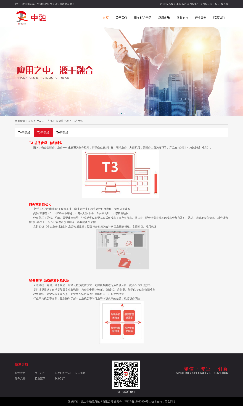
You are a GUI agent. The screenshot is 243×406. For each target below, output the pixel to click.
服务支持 (182, 17)
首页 (106, 17)
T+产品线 (24, 132)
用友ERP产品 (142, 17)
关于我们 (121, 17)
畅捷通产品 (62, 120)
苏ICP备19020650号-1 (138, 401)
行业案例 (200, 17)
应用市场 (164, 17)
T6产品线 (62, 132)
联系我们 (219, 17)
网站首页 (20, 373)
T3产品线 (77, 120)
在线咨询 (223, 3)
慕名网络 (170, 401)
